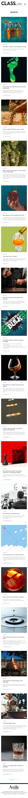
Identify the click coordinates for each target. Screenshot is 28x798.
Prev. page (11, 779)
